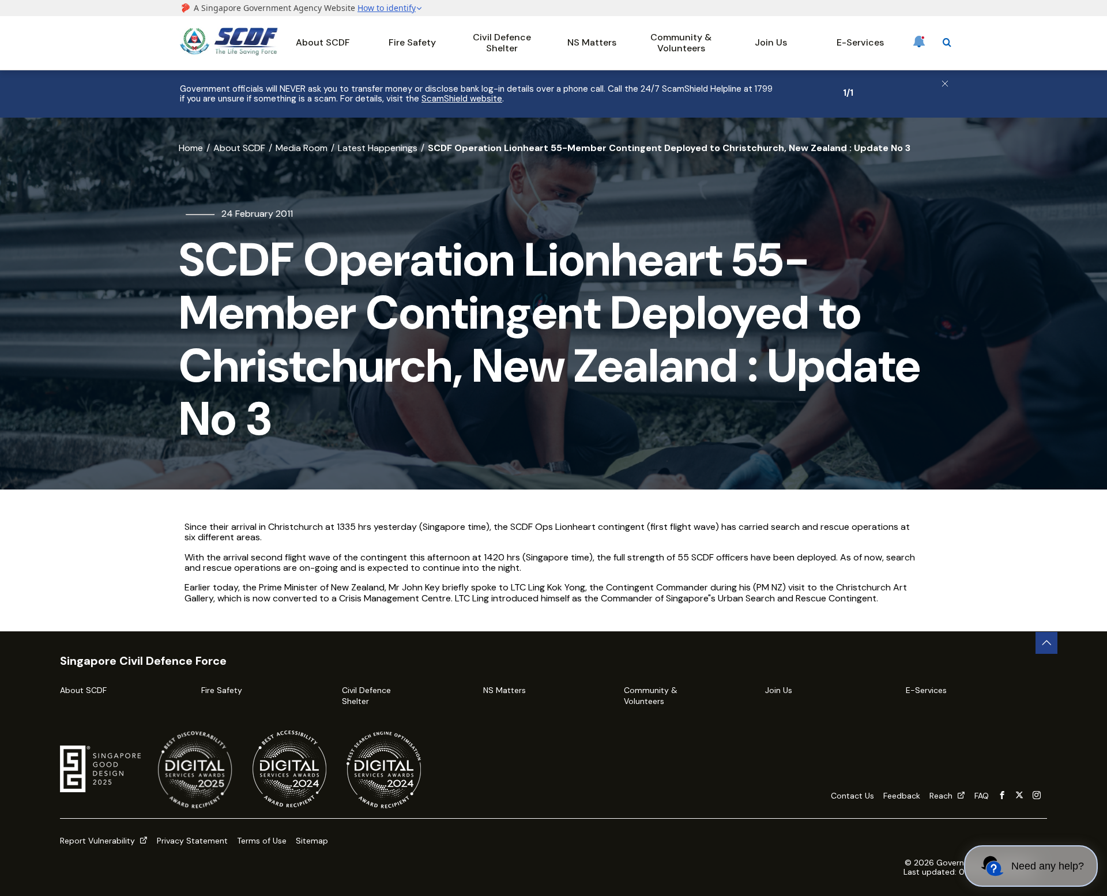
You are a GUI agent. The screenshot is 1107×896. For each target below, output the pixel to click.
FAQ (981, 795)
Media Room (301, 148)
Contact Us (852, 795)
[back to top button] (1046, 642)
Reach (942, 795)
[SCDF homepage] (229, 52)
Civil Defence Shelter (502, 42)
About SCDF (323, 42)
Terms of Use (262, 840)
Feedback (901, 795)
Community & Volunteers (680, 42)
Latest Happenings (377, 148)
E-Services (860, 42)
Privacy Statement (192, 840)
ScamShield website (461, 98)
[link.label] (1002, 796)
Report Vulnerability (98, 840)
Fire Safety (412, 42)
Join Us (771, 42)
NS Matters (591, 42)
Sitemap (312, 840)
